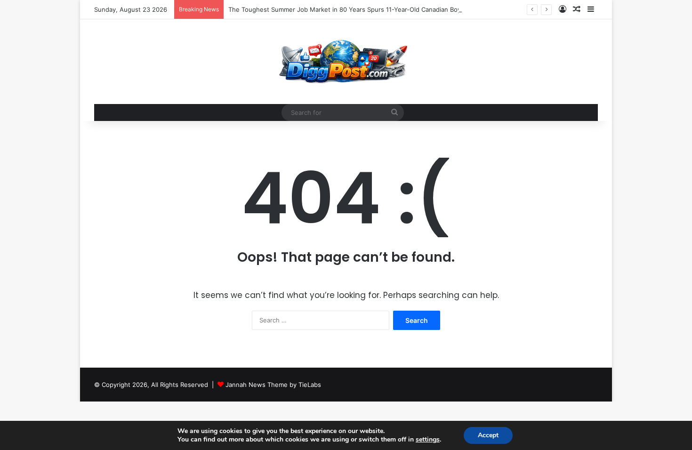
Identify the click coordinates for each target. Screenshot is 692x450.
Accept (488, 435)
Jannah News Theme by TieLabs (273, 384)
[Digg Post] (346, 61)
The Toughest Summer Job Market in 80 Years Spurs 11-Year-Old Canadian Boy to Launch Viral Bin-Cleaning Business (401, 9)
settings (428, 439)
